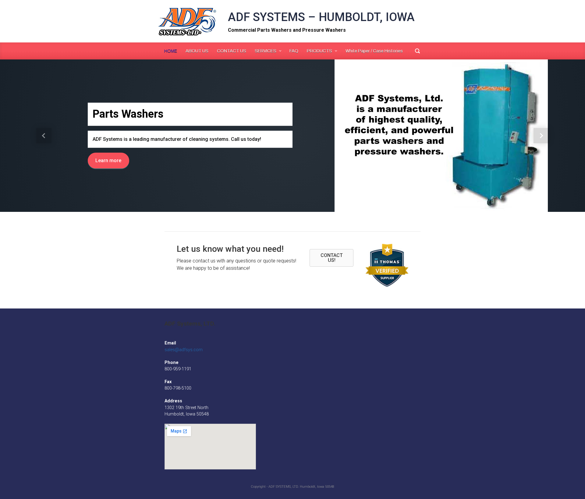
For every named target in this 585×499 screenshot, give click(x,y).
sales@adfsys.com (184, 349)
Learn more (108, 160)
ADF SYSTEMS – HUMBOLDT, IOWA (321, 17)
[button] (44, 135)
